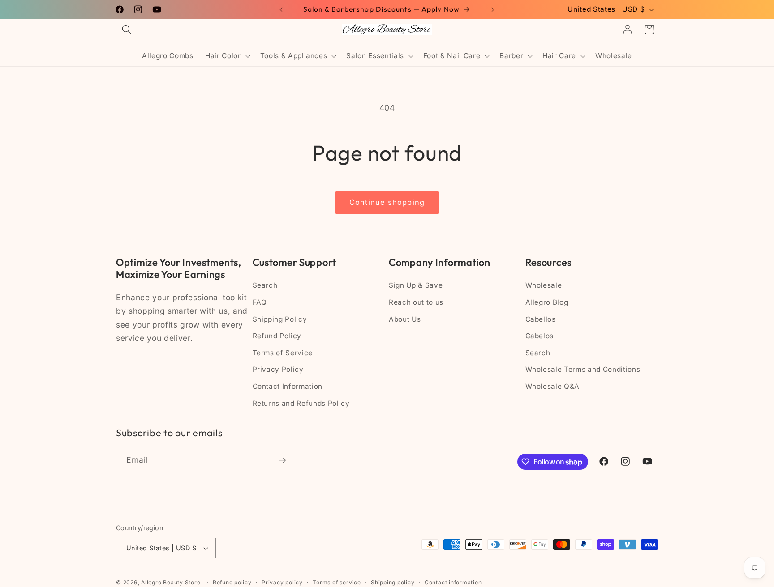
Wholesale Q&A (552, 386)
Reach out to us (416, 302)
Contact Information (288, 386)
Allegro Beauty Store (170, 582)
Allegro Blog (546, 302)
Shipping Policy (280, 319)
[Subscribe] (282, 460)
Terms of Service (283, 353)
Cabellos (540, 319)
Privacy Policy (278, 369)
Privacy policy (282, 582)
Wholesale (543, 285)
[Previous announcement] (281, 9)
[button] (127, 29)
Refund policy (232, 582)
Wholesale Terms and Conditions (583, 369)
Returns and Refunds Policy (301, 403)
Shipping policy (393, 582)
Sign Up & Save (416, 285)
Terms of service (337, 582)
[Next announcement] (493, 9)
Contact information (453, 582)
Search (265, 285)
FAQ (260, 302)
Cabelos (539, 336)
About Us (405, 319)
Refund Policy (277, 336)
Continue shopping (387, 202)
